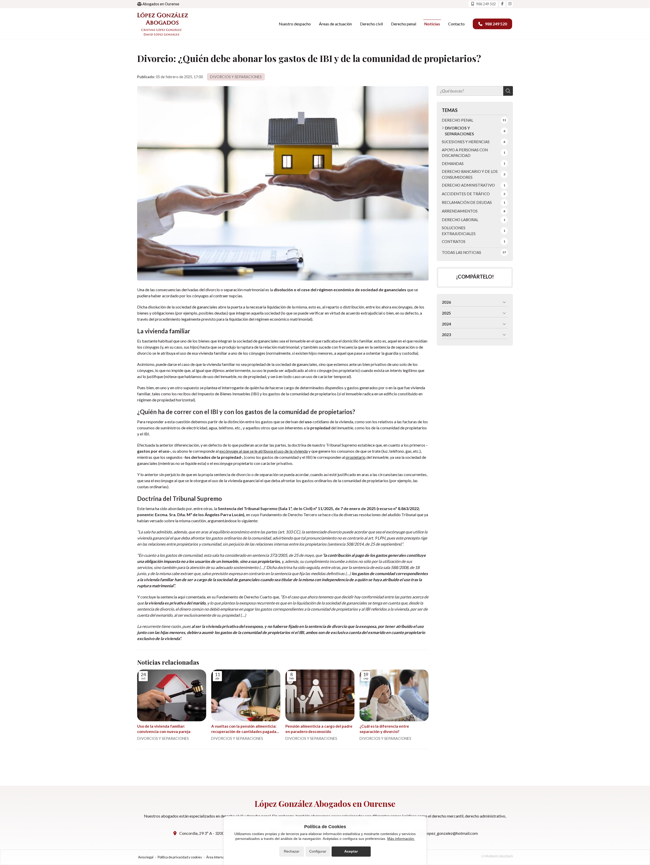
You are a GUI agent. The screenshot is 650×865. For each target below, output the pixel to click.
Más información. (401, 839)
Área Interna (215, 857)
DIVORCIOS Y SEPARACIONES (236, 77)
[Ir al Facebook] (502, 4)
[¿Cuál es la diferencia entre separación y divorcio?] (394, 695)
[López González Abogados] (162, 24)
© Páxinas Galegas (497, 856)
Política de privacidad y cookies (180, 857)
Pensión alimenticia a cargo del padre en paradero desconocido (318, 729)
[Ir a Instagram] (510, 4)
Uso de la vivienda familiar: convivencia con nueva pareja (163, 729)
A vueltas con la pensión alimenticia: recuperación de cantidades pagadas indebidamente (244, 729)
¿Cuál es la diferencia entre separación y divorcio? (384, 729)
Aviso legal (145, 857)
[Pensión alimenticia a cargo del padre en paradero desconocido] (319, 695)
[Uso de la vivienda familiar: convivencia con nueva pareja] (171, 695)
